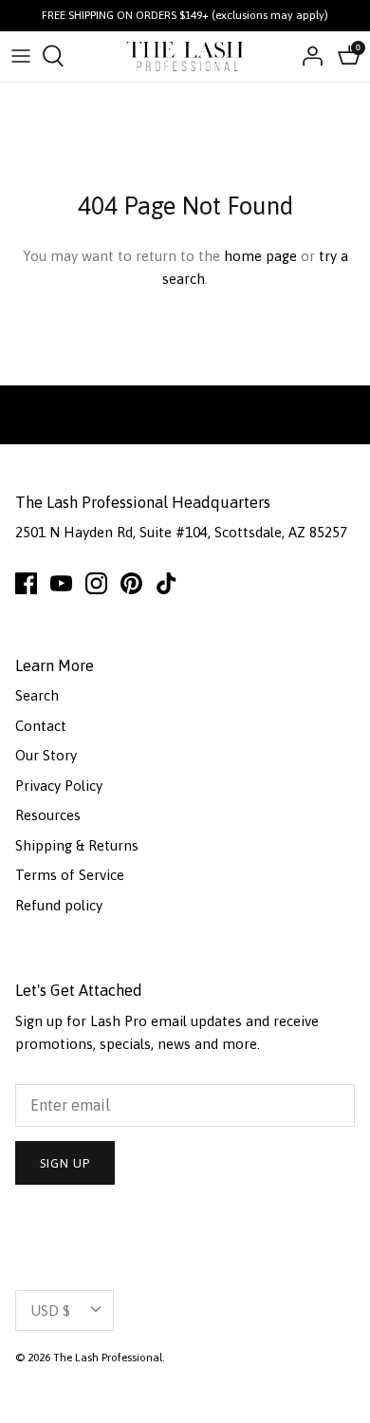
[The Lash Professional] (185, 56)
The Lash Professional (107, 1357)
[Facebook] (26, 583)
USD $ (50, 1310)
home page (260, 256)
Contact (40, 726)
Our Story (46, 755)
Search (37, 695)
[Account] (307, 56)
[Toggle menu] (21, 56)
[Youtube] (61, 583)
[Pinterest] (131, 583)
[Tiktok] (166, 583)
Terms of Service (69, 875)
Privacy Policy (58, 785)
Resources (48, 815)
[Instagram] (96, 583)
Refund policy (58, 905)
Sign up (65, 1163)
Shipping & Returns (77, 845)
